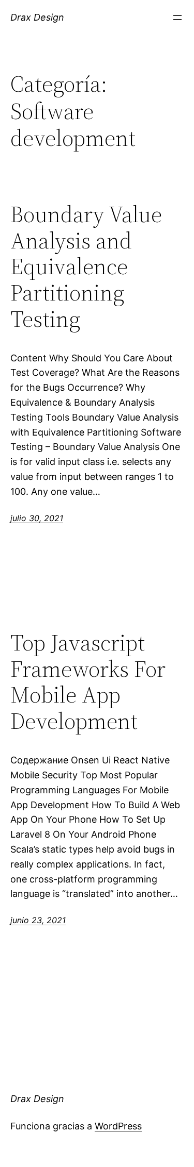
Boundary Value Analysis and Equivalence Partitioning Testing (86, 267)
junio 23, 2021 (38, 920)
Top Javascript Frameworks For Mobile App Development (88, 682)
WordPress (118, 1126)
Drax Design (37, 17)
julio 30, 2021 (36, 518)
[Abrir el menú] (177, 17)
